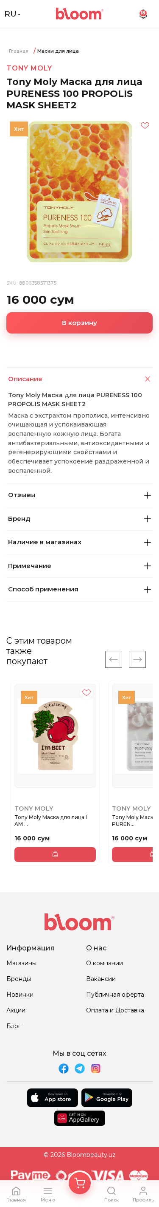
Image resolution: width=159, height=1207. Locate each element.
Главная (18, 51)
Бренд (19, 518)
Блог (13, 1026)
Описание (25, 379)
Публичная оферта (115, 994)
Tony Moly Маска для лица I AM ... (50, 820)
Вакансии (101, 979)
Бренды (18, 979)
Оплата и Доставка (115, 1010)
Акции (15, 1010)
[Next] (137, 659)
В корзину (80, 323)
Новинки (19, 994)
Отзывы (21, 495)
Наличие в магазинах (44, 542)
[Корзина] (80, 1183)
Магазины (21, 963)
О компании (104, 963)
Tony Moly (29, 68)
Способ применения (43, 589)
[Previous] (113, 659)
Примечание (29, 566)
